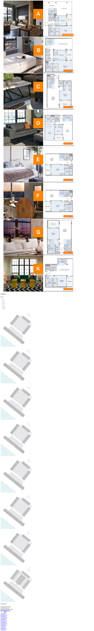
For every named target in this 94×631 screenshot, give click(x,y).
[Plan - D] (39, 145)
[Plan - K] (39, 291)
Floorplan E (3, 625)
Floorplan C (3, 619)
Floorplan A (3, 613)
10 (4, 308)
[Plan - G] (39, 254)
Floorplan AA (4, 615)
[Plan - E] (39, 182)
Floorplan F (3, 626)
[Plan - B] (39, 72)
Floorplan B (3, 616)
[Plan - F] (39, 218)
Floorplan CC (4, 620)
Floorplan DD (4, 623)
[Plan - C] (39, 109)
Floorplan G (3, 628)
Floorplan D (3, 622)
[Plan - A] (39, 36)
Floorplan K (3, 629)
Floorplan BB (4, 618)
